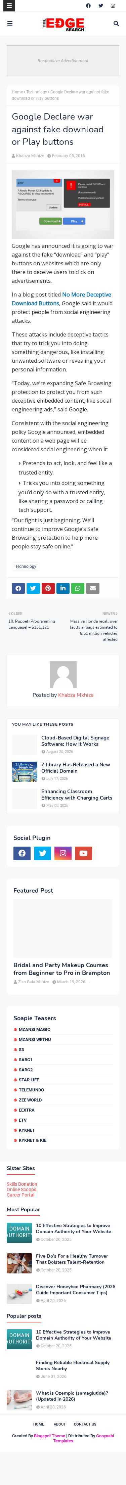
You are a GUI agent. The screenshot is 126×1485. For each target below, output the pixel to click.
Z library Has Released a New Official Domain (75, 768)
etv (23, 1120)
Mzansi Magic (34, 1029)
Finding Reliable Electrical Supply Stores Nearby (73, 1366)
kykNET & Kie (32, 1140)
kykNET (27, 1130)
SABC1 (26, 1059)
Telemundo (31, 1089)
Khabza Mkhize (30, 155)
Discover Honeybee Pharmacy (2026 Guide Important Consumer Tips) (75, 1290)
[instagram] (113, 5)
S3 (21, 1049)
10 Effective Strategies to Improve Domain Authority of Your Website (73, 1229)
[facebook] (88, 5)
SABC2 (26, 1069)
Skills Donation (22, 1184)
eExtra (27, 1110)
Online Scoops (21, 1189)
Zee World (30, 1099)
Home (17, 92)
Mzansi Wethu (35, 1039)
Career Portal (20, 1195)
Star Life (29, 1079)
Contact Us (85, 1424)
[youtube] (83, 853)
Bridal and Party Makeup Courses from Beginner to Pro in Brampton (61, 969)
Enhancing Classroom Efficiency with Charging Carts (76, 795)
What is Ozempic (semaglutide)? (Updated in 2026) (72, 1396)
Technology (36, 92)
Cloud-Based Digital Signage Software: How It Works (75, 741)
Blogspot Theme (49, 1435)
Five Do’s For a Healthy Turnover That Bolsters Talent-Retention (72, 1259)
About (60, 1424)
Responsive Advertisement (63, 60)
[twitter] (101, 5)
